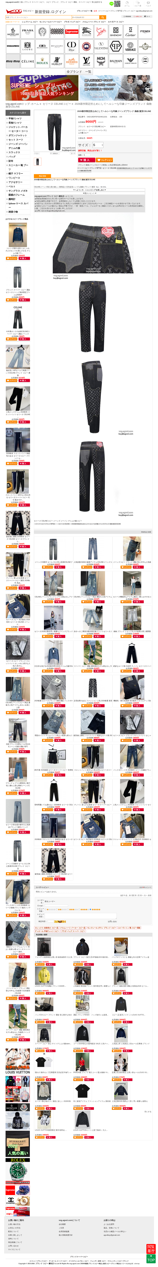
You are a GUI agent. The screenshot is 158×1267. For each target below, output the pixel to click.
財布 (11, 161)
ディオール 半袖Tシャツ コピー (47, 931)
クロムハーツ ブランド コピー (94, 22)
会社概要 (62, 1224)
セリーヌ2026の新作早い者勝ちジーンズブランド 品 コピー (53, 631)
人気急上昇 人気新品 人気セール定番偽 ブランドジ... (131, 1044)
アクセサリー (15, 182)
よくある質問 (109, 1224)
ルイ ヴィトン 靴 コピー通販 (129, 928)
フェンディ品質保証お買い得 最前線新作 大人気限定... (53, 957)
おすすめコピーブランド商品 (17, 219)
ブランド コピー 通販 (68, 2)
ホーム (35, 103)
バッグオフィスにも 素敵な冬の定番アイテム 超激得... (130, 957)
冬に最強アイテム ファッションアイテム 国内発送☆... (92, 1101)
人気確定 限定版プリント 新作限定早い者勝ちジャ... (92, 986)
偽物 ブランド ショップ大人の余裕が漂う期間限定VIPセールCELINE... (132, 631)
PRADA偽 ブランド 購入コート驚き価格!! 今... (91, 1072)
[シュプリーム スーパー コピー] (42, 76)
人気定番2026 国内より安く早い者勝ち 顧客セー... (130, 1101)
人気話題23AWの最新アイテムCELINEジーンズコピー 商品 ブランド (93, 562)
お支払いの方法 (14, 1228)
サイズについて (14, 1249)
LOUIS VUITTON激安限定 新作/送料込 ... (51, 1130)
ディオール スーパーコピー (58, 1261)
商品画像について (15, 1242)
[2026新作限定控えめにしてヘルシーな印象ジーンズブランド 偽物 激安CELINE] (55, 131)
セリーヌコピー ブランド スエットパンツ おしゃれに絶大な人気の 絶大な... (18, 663)
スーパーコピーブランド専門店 (89, 168)
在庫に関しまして (15, 1235)
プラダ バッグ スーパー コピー (73, 931)
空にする (147, 1112)
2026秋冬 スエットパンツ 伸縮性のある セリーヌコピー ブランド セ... (18, 455)
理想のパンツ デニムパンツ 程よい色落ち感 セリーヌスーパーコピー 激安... (18, 949)
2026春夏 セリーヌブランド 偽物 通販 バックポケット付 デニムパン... (53, 701)
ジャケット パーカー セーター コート (18, 129)
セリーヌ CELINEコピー (57, 103)
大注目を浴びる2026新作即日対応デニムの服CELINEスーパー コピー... (53, 666)
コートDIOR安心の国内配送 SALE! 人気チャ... (91, 1044)
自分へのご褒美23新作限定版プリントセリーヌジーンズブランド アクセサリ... (93, 631)
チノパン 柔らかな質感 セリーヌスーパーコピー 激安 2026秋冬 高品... (18, 580)
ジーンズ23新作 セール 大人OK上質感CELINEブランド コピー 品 (18, 866)
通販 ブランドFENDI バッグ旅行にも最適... (90, 1015)
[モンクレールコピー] (116, 88)
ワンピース (14, 178)
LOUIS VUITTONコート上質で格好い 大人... (90, 1130)
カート (147, 16)
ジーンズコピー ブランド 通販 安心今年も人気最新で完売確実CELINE (18, 990)
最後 (149, 895)
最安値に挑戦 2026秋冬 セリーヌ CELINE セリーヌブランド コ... (18, 539)
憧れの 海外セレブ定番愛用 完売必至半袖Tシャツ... (53, 1072)
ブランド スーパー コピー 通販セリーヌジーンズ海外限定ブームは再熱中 (18, 292)
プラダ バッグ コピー (72, 22)
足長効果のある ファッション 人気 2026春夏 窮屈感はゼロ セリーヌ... (93, 701)
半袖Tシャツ (15, 118)
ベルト (12, 186)
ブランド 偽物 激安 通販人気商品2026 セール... (130, 986)
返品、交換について (111, 1228)
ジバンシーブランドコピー (38, 1261)
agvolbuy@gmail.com (144, 11)
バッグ (12, 156)
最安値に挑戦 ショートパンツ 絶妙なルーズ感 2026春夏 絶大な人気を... (92, 735)
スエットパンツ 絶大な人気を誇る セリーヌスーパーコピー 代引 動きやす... (18, 497)
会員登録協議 (64, 1231)
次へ (145, 895)
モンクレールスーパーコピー (50, 22)
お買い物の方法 (14, 1224)
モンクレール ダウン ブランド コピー (101, 928)
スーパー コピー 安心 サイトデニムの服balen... (53, 1044)
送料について (13, 1239)
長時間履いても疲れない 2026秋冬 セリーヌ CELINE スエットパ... (53, 805)
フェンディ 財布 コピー (98, 1261)
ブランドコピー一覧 (84, 11)
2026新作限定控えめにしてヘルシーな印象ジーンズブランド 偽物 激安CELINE (79, 105)
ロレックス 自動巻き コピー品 (46, 928)
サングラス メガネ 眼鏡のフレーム (18, 192)
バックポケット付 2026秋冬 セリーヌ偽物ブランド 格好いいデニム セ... (18, 907)
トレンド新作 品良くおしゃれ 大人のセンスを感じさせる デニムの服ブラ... (18, 250)
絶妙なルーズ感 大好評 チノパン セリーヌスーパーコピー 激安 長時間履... (132, 666)
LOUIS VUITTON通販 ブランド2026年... (50, 986)
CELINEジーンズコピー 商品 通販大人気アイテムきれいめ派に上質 (18, 705)
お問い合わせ (13, 1246)
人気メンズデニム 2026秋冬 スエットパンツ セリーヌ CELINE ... (18, 414)
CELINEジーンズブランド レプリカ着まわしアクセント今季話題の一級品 (54, 597)
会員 (95, 11)
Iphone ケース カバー (18, 205)
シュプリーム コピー (30, 22)
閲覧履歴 (151, 1249)
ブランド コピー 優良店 (45, 1263)
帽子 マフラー (16, 173)
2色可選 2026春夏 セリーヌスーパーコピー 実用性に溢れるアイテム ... (53, 770)
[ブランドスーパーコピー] (20, 11)
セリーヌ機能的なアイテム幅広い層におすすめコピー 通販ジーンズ (132, 597)
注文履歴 (127, 16)
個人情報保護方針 (66, 1235)
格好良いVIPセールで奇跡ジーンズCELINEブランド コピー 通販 (18, 372)
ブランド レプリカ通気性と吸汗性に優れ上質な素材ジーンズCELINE (18, 785)
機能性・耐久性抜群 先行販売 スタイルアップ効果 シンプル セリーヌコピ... (132, 701)
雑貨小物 (13, 211)
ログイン (58, 12)
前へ (142, 895)
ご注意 (61, 1228)
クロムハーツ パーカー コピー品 (72, 928)
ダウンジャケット (18, 135)
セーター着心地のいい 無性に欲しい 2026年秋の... (53, 1101)
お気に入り (137, 16)
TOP (151, 1260)
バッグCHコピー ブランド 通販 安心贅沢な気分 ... (53, 1015)
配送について (13, 1231)
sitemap (136, 1263)
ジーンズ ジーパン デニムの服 (18, 146)
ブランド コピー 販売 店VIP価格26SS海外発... (91, 957)
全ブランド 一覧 (79, 71)
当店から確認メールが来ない (115, 1231)
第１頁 (137, 895)
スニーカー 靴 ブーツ (18, 167)
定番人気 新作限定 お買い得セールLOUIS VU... (130, 1072)
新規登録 (42, 12)
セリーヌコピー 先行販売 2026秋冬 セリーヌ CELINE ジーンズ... (18, 622)
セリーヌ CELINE (109, 168)
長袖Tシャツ (15, 122)
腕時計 (12, 199)
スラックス (14, 152)
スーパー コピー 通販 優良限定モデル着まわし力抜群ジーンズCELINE (18, 1032)
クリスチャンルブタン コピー (79, 1261)
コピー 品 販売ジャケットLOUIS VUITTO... (128, 1015)
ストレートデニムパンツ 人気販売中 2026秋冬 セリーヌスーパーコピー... (132, 839)
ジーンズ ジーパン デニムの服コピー (67, 521)
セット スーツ (16, 139)
